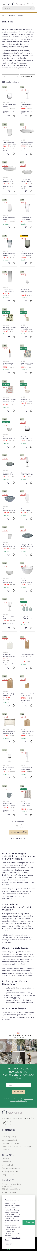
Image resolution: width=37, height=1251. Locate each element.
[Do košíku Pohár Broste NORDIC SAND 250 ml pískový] (13, 554)
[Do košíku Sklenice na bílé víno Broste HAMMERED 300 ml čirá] (13, 628)
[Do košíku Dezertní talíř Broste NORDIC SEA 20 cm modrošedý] (13, 482)
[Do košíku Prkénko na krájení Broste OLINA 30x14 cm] (31, 667)
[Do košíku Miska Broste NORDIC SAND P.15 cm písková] (31, 590)
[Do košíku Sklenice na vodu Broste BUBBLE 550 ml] (13, 227)
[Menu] (4, 4)
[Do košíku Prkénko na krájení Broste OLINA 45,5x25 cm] (13, 705)
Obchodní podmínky (10, 1143)
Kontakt (5, 1150)
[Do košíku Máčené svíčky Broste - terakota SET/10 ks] (13, 373)
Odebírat (18, 1092)
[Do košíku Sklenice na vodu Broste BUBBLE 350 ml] (31, 227)
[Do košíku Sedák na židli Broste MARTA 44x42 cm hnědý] (31, 815)
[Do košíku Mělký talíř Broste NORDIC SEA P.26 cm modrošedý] (31, 554)
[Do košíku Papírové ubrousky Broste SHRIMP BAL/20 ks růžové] (13, 410)
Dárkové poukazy (9, 1137)
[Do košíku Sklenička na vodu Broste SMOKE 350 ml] (31, 446)
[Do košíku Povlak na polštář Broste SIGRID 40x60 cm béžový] (13, 741)
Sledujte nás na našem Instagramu (19, 1036)
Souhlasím (30, 1222)
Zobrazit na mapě (9, 1192)
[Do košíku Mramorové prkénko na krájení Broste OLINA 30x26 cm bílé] (13, 667)
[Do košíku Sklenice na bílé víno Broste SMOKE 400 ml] (13, 777)
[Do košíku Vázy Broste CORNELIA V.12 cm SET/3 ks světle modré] (31, 628)
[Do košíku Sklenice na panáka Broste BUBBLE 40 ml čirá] (31, 301)
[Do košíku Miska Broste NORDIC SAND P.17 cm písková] (13, 590)
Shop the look (8, 1175)
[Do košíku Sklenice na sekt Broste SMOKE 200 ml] (31, 482)
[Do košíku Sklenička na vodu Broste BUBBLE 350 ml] (13, 116)
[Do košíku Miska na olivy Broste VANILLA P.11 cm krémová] (31, 410)
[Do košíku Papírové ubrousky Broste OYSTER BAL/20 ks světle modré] (31, 373)
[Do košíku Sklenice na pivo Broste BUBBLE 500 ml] (31, 518)
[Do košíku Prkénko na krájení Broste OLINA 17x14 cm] (31, 705)
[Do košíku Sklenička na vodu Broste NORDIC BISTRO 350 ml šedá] (31, 263)
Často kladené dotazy (11, 1168)
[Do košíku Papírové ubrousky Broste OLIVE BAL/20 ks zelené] (13, 337)
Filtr (4, 76)
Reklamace (6, 1162)
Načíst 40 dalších (18, 832)
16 (17, 826)
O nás (4, 1133)
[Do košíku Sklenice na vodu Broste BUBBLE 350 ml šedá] (13, 263)
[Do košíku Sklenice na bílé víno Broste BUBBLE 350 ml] (31, 116)
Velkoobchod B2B (9, 1140)
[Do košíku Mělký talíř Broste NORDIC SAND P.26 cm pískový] (31, 153)
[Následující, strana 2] (21, 826)
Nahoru (19, 839)
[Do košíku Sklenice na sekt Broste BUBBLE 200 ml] (31, 777)
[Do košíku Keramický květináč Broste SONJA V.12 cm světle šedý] (31, 337)
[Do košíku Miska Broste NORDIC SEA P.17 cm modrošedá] (13, 518)
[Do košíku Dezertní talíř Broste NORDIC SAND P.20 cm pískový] (13, 191)
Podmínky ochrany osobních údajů (16, 1147)
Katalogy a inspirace (10, 1171)
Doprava (5, 1158)
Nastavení (8, 1244)
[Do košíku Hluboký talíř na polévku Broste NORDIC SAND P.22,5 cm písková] (31, 191)
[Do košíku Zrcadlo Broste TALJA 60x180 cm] (13, 301)
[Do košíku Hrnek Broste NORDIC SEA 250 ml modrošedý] (13, 815)
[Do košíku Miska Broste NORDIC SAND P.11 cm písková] (13, 446)
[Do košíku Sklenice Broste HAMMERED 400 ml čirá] (13, 153)
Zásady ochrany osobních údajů (12, 1212)
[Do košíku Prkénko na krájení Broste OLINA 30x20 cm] (31, 741)
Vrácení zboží (7, 1165)
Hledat (31, 8)
